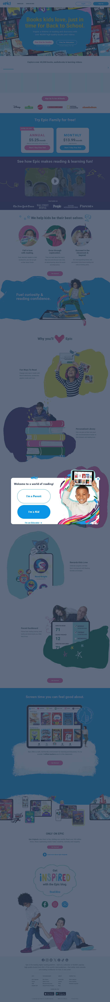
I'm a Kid (33, 512)
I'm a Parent (33, 496)
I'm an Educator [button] (32, 523)
